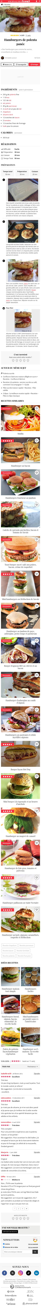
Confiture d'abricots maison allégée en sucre (20, 377)
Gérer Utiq (34, 1281)
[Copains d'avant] (10, 1299)
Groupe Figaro (18, 1283)
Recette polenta (9, 956)
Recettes (7, 4)
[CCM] (10, 1291)
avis (28, 35)
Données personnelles (10, 1281)
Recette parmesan (26, 945)
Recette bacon (8, 951)
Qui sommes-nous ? (10, 1279)
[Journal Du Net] (30, 1291)
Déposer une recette (10, 1232)
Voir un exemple (33, 1244)
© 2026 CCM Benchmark (30, 1283)
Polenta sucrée (8, 373)
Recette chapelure (9, 945)
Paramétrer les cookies (23, 1281)
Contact (19, 1279)
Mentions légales (8, 1283)
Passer (33, 290)
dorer (8, 300)
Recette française (24, 956)
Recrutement (32, 1279)
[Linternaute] (10, 1296)
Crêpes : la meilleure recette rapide (16, 393)
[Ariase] (10, 1304)
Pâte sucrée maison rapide (13, 388)
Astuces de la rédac (11, 1247)
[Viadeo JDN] (30, 1299)
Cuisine (7, 1244)
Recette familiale (23, 951)
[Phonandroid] (30, 1303)
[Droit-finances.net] (30, 1295)
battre (26, 284)
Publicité (25, 1279)
